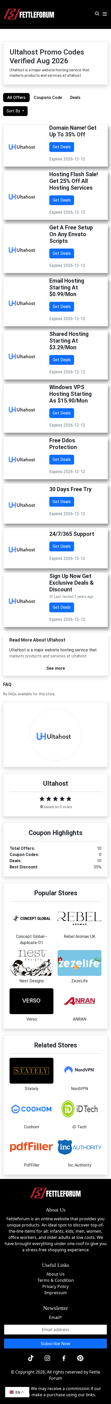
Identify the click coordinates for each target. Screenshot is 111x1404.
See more (55, 668)
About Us (55, 1274)
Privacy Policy (55, 1286)
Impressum (55, 1292)
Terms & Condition (55, 1280)
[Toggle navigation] (105, 14)
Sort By (13, 111)
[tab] (16, 97)
